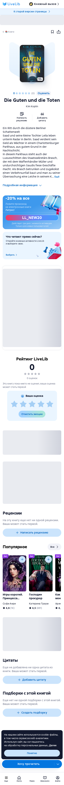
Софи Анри (9, 603)
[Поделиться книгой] (58, 31)
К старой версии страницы (30, 11)
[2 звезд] (19, 93)
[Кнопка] (22, 559)
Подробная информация (20, 185)
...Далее (51, 745)
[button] (32, 63)
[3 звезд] (23, 93)
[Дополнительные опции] (58, 764)
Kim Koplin (32, 106)
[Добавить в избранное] (52, 31)
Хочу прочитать (28, 764)
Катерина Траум (39, 603)
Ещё (56, 176)
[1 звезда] (16, 93)
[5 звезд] (29, 93)
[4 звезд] (26, 93)
